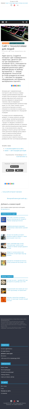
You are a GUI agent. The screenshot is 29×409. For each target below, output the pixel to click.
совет (3, 53)
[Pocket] (16, 85)
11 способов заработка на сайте (14, 148)
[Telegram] (20, 85)
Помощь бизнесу (5, 374)
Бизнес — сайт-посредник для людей (15, 150)
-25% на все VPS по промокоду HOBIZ (10, 358)
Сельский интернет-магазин (11, 192)
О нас (2, 388)
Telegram (11, 170)
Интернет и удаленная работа (17, 43)
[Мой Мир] (15, 85)
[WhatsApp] (18, 85)
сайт (24, 51)
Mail (20, 170)
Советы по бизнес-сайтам (7, 377)
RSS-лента (3, 356)
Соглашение (4, 393)
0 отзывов (12, 51)
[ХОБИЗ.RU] (3, 22)
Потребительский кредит (7, 372)
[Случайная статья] (26, 22)
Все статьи (4, 386)
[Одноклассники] (13, 85)
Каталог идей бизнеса (6, 348)
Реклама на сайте (6, 391)
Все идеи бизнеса (5, 351)
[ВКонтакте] (11, 85)
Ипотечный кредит (5, 369)
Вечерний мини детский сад (17, 198)
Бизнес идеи (5, 43)
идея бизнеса (20, 51)
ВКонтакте (15, 166)
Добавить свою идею (7, 353)
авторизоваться (5, 209)
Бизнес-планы (4, 367)
